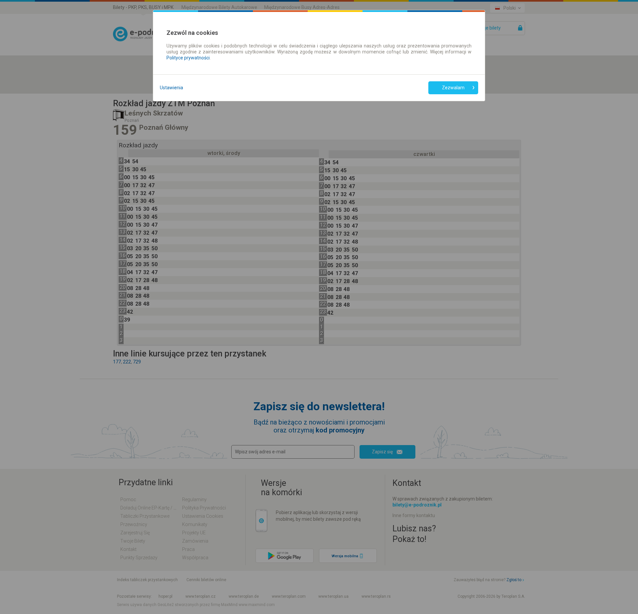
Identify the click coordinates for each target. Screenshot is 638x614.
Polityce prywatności (188, 57)
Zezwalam (453, 87)
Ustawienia (171, 87)
